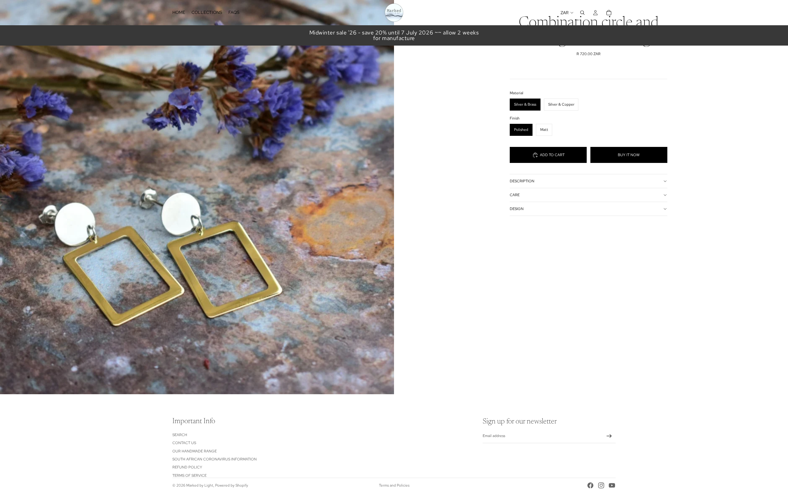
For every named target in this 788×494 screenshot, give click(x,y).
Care (515, 194)
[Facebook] (590, 485)
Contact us (184, 442)
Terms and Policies (394, 485)
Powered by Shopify (231, 485)
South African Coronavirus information (214, 459)
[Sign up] (609, 436)
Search (179, 434)
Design (517, 208)
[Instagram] (601, 485)
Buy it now (629, 154)
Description (522, 181)
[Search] (582, 12)
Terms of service (189, 475)
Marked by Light (199, 485)
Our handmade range (194, 451)
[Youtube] (612, 485)
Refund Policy (187, 467)
